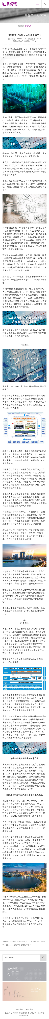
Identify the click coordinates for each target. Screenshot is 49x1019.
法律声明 (19, 1009)
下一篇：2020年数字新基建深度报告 (17, 945)
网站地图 (29, 1009)
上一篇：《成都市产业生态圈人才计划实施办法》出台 (24, 941)
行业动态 (28, 26)
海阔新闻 (21, 26)
